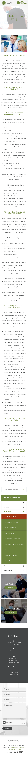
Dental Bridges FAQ (11, 522)
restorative (7, 511)
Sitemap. (18, 749)
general (6, 507)
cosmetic (6, 566)
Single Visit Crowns (11, 527)
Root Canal (8, 561)
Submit (7, 728)
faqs (5, 503)
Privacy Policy (11, 749)
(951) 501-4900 (14, 650)
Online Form (10, 612)
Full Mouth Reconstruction (14, 544)
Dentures (8, 550)
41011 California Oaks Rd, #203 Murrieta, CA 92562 (14, 643)
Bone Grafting (9, 533)
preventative (8, 570)
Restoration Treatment (12, 539)
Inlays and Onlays (10, 555)
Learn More (10, 587)
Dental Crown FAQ (11, 516)
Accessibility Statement (17, 747)
